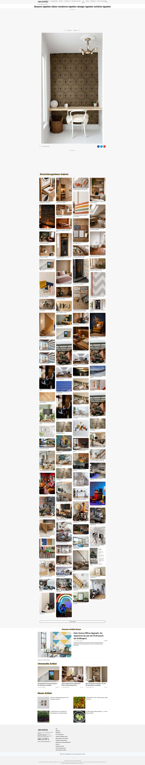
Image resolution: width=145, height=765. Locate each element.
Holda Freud (79, 640)
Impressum (58, 732)
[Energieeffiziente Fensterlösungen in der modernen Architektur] (48, 674)
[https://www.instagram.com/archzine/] (97, 734)
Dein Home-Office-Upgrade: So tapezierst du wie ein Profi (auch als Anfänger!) (88, 636)
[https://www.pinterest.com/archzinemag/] (99, 734)
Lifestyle (47, 1)
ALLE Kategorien (59, 734)
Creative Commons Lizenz (61, 736)
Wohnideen (93, 1)
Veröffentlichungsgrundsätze (63, 742)
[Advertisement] (72, 18)
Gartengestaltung (76, 1)
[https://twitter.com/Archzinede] (103, 734)
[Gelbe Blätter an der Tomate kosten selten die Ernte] (79, 703)
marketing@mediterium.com (46, 741)
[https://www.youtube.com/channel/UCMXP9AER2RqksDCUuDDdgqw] (101, 734)
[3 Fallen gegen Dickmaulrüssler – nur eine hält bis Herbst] (79, 717)
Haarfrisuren (54, 1)
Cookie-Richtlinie (60, 746)
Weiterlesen (45, 146)
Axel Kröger (42, 687)
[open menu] (106, 2)
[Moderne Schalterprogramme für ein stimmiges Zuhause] (43, 703)
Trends (87, 1)
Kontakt (58, 744)
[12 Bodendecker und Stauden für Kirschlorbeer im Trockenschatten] (43, 717)
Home (39, 4)
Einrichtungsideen (101, 1)
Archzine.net (44, 730)
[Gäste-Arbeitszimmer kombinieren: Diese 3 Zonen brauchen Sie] (72, 674)
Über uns (58, 730)
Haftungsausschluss (61, 748)
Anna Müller (66, 687)
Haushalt (61, 1)
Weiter (75, 30)
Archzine (43, 2)
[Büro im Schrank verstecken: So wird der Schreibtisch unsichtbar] (96, 674)
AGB (56, 728)
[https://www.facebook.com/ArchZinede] (95, 734)
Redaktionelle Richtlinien (62, 738)
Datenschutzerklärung (61, 740)
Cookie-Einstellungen (61, 750)
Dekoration (67, 1)
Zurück (69, 30)
